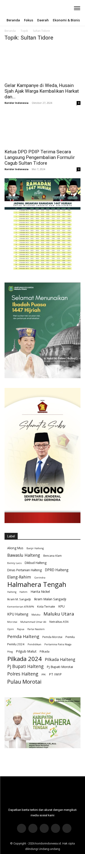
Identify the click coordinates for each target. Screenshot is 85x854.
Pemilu (70, 637)
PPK (43, 674)
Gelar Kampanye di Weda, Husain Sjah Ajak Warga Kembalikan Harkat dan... (42, 91)
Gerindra (39, 577)
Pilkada (44, 651)
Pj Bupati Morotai (60, 667)
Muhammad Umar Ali (33, 621)
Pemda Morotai (52, 637)
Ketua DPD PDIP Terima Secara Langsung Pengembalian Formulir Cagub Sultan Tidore (40, 157)
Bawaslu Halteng (23, 555)
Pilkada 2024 (24, 658)
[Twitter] (44, 828)
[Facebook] (21, 828)
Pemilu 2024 (15, 644)
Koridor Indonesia (17, 102)
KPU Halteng (17, 614)
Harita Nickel (40, 591)
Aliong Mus (15, 548)
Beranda (10, 31)
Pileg (10, 651)
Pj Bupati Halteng (25, 666)
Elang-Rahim (19, 577)
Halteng (11, 591)
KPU (61, 606)
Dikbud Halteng (35, 563)
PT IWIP (55, 674)
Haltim (23, 591)
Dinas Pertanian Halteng (24, 570)
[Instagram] (32, 828)
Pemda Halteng (23, 636)
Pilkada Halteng (60, 659)
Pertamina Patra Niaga (57, 644)
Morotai (12, 621)
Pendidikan (34, 644)
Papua (20, 629)
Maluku (36, 614)
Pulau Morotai (24, 681)
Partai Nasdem (36, 629)
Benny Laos (14, 563)
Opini (10, 629)
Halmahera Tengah (36, 584)
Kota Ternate (46, 606)
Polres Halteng (22, 673)
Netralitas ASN (58, 622)
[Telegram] (55, 828)
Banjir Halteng (35, 548)
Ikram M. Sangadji (19, 599)
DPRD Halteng (56, 570)
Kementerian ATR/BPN (20, 606)
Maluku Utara (59, 613)
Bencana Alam (52, 555)
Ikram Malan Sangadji (50, 599)
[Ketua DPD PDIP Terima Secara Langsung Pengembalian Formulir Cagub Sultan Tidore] (42, 129)
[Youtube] (66, 828)
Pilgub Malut (26, 651)
